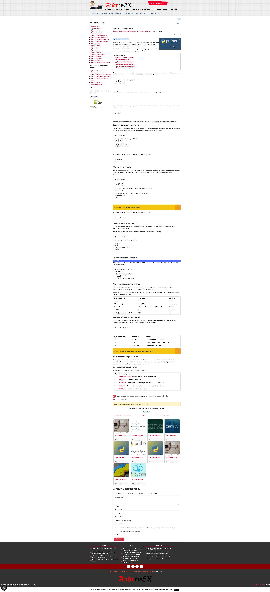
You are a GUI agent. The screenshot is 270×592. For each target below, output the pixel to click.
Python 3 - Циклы (95, 43)
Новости (161, 13)
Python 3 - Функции (96, 58)
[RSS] (128, 566)
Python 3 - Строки (95, 47)
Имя (117, 506)
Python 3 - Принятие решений (99, 41)
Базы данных (129, 13)
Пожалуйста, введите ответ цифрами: (129, 531)
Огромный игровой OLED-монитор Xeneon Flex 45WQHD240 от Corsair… (158, 548)
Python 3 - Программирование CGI (100, 76)
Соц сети (103, 13)
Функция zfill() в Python (123, 457)
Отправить (120, 539)
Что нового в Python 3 (96, 28)
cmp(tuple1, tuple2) (125, 376)
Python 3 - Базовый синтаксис (99, 37)
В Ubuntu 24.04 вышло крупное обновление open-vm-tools (131, 557)
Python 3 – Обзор (95, 30)
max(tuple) (122, 382)
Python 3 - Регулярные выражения (100, 74)
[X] (149, 411)
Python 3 (120, 415)
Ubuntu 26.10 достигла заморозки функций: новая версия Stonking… (132, 553)
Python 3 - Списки (95, 49)
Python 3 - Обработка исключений (100, 62)
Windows (139, 13)
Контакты (158, 571)
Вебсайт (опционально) (123, 520)
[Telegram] (141, 566)
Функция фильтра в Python (124, 479)
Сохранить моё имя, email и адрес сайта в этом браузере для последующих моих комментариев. (147, 528)
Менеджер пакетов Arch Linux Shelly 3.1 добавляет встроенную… (132, 549)
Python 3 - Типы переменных (98, 35)
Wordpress (118, 13)
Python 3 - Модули (95, 56)
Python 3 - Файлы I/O (96, 60)
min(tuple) (122, 385)
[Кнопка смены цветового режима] (4, 588)
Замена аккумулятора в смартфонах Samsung (158, 556)
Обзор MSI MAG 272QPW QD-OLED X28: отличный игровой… (105, 560)
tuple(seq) (122, 389)
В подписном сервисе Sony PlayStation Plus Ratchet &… (157, 558)
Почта (118, 513)
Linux (111, 13)
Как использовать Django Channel (161, 435)
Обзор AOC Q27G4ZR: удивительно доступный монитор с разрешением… (104, 556)
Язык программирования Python (128, 31)
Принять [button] (176, 589)
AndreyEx (267, 584)
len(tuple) (122, 379)
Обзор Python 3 (94, 26)
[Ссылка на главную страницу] (118, 4)
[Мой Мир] (147, 411)
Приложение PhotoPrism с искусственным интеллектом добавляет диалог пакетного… (157, 552)
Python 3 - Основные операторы (99, 39)
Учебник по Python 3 (145, 31)
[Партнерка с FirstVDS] (98, 103)
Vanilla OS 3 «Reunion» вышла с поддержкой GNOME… (131, 561)
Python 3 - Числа (95, 45)
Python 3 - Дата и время (97, 54)
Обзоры (153, 13)
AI (145, 13)
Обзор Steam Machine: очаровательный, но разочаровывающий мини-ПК (103, 552)
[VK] (137, 566)
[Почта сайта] (133, 566)
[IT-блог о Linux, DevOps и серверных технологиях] (96, 5)
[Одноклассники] (145, 411)
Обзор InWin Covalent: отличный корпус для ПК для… (104, 548)
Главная (95, 13)
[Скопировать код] (179, 79)
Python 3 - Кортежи (96, 51)
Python (116, 415)
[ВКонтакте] (143, 411)
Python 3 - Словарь (95, 52)
